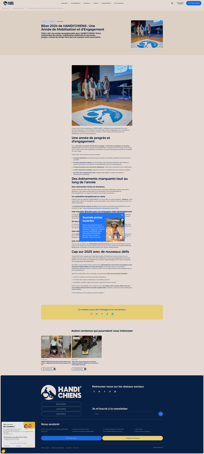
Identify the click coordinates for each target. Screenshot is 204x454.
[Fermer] (122, 215)
